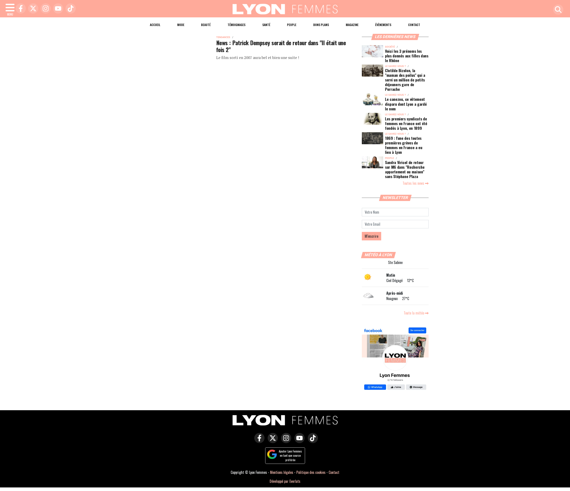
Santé (266, 24)
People (291, 24)
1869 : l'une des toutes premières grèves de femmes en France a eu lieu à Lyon (403, 145)
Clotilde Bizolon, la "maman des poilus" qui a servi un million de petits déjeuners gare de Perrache (405, 79)
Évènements (383, 24)
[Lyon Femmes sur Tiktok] (311, 441)
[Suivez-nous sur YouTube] (298, 441)
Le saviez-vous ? (395, 66)
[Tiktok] (69, 8)
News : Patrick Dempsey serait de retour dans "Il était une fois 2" (281, 46)
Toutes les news (414, 183)
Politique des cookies (311, 472)
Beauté (206, 24)
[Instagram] (44, 8)
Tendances (223, 37)
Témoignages (236, 24)
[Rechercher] (557, 10)
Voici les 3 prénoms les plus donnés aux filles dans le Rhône (406, 55)
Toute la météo (414, 313)
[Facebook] (19, 8)
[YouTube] (57, 8)
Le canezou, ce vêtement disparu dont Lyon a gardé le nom (406, 103)
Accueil (155, 24)
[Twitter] (32, 8)
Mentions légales (281, 472)
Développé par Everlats (285, 481)
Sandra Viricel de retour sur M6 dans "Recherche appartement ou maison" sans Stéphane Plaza (404, 169)
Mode (180, 24)
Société (390, 46)
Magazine (352, 24)
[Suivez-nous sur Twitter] (271, 441)
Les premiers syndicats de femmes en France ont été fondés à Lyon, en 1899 (406, 123)
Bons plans (321, 24)
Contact (414, 24)
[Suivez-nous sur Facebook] (395, 359)
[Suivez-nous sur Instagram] (285, 441)
